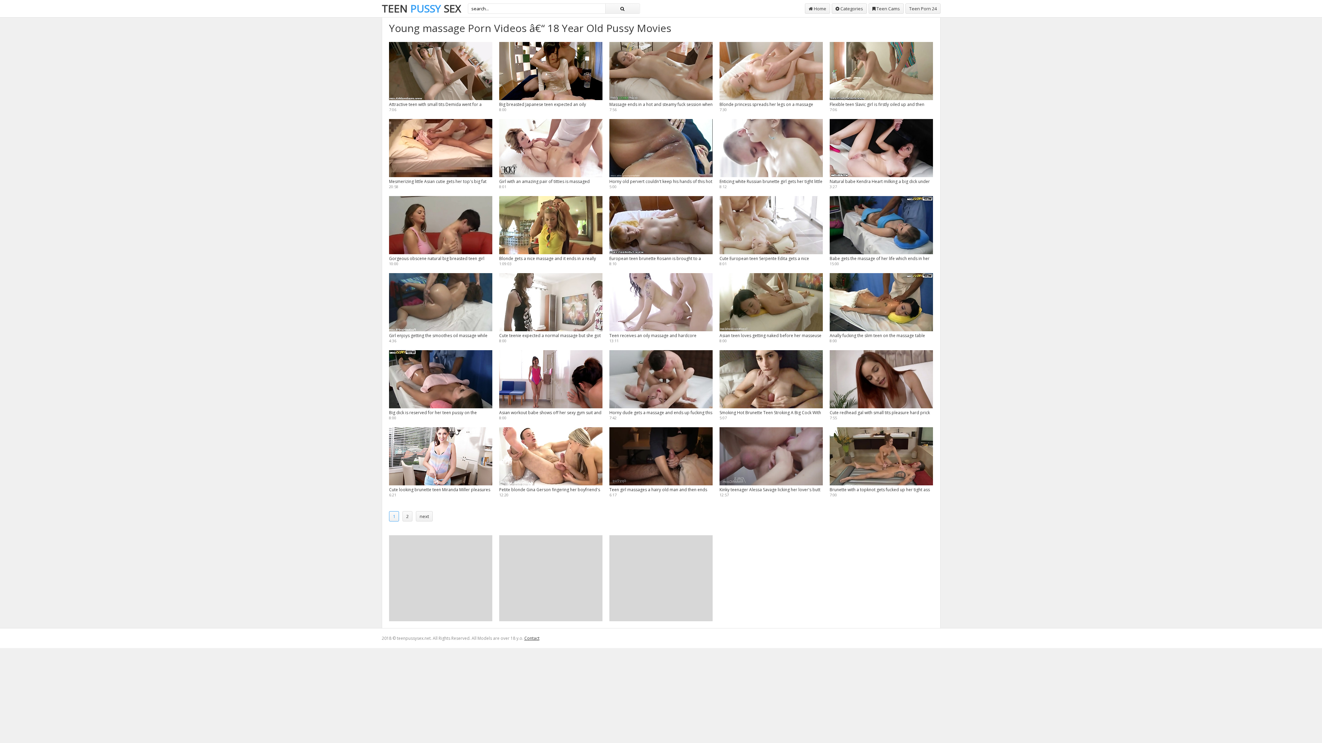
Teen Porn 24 (923, 9)
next (424, 516)
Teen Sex (421, 8)
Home (819, 9)
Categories (851, 9)
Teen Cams (887, 9)
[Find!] (622, 8)
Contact (531, 638)
